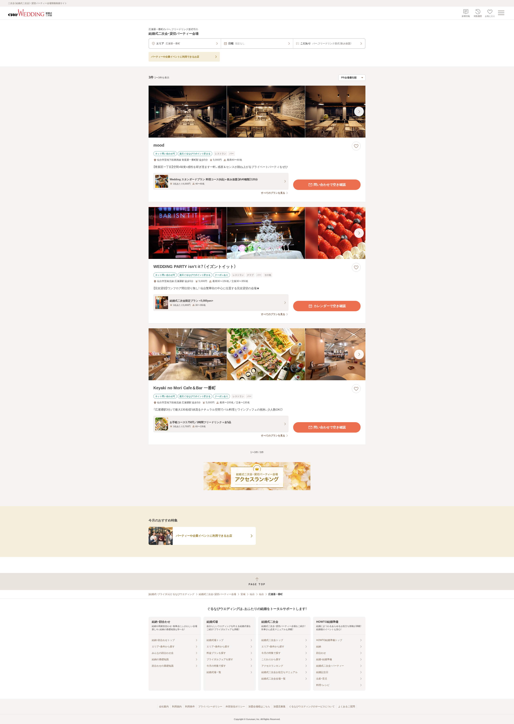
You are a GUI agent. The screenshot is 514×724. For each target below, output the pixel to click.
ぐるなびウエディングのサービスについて (312, 706)
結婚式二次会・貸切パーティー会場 (217, 594)
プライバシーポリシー (210, 706)
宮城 (243, 594)
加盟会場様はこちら (259, 706)
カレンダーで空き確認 (330, 306)
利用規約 (177, 706)
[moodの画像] (257, 112)
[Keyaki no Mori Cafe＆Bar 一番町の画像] (257, 354)
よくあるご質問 (346, 706)
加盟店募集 (279, 706)
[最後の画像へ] (359, 111)
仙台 (252, 594)
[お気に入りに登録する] (356, 146)
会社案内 (164, 706)
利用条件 (190, 706)
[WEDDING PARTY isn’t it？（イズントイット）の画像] (257, 233)
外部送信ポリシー (235, 706)
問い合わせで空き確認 (330, 184)
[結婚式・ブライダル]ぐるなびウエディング (171, 594)
